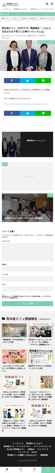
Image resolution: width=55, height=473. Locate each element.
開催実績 (44, 455)
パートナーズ (23, 452)
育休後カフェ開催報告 (28, 19)
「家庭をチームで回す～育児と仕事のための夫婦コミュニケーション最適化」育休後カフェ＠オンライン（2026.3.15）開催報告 (14, 426)
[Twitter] (27, 80)
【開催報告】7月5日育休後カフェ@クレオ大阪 (14, 341)
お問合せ (31, 449)
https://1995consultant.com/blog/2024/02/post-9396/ (26, 104)
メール (5, 274)
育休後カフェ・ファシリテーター (41, 9)
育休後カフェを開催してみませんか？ (22, 455)
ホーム (7, 471)
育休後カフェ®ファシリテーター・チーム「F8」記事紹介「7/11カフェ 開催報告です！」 (41, 342)
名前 (4, 264)
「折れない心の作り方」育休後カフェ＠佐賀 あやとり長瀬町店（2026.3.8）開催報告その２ (13, 394)
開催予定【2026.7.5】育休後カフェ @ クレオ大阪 (40, 367)
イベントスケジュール (42, 446)
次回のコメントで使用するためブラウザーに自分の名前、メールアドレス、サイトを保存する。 (26, 297)
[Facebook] (12, 80)
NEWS (15, 19)
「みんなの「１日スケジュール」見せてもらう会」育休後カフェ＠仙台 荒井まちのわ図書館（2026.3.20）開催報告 (40, 395)
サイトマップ (42, 449)
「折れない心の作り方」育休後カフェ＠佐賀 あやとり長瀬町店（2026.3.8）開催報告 (40, 423)
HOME (6, 18)
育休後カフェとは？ (21, 9)
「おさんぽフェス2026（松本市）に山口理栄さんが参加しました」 (13, 368)
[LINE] (43, 80)
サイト (4, 284)
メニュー (34, 471)
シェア (21, 471)
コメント (6, 241)
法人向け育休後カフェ (16, 449)
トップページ (6, 9)
